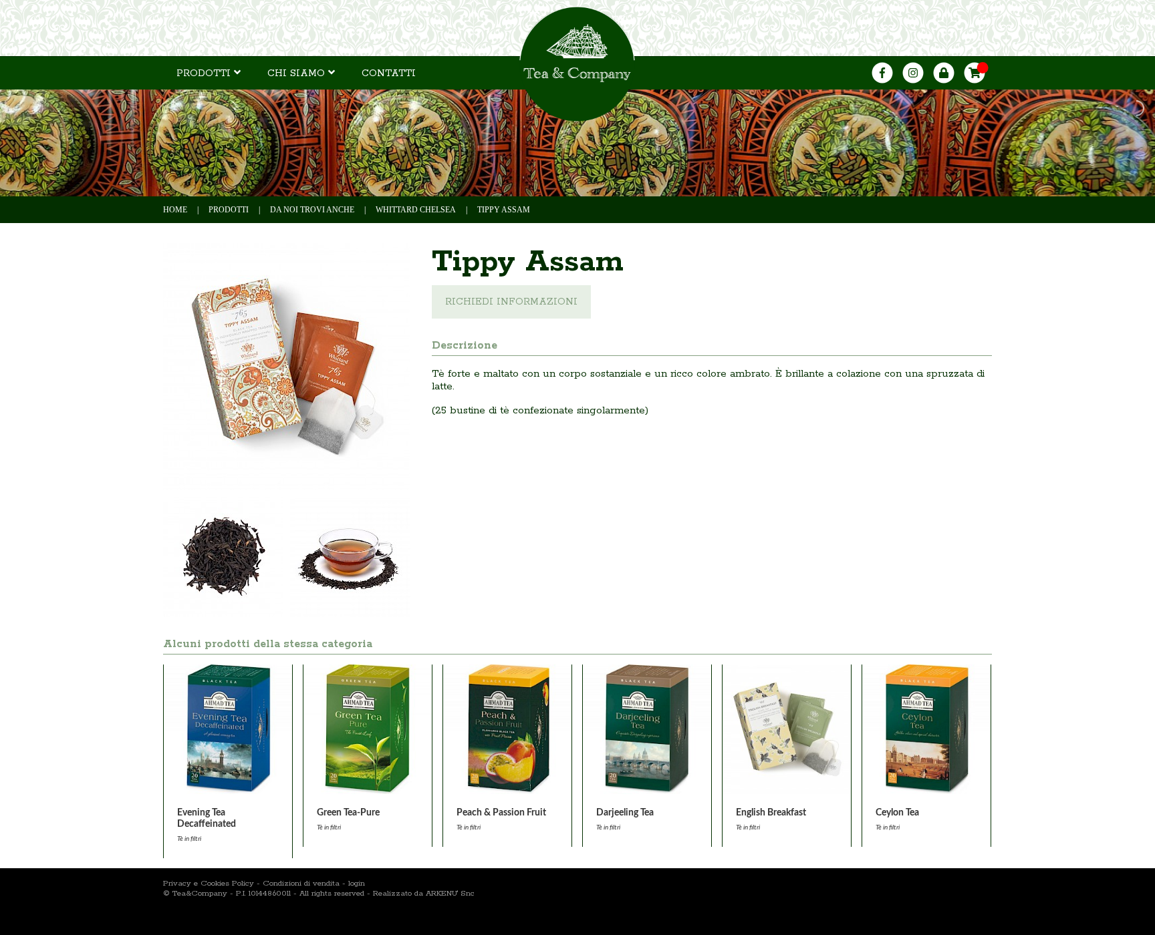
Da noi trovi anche (312, 209)
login (356, 883)
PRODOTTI (205, 73)
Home (175, 209)
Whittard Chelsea (416, 209)
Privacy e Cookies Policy (208, 883)
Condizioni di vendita (301, 883)
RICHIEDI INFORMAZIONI (511, 302)
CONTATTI (389, 73)
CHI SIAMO (297, 73)
